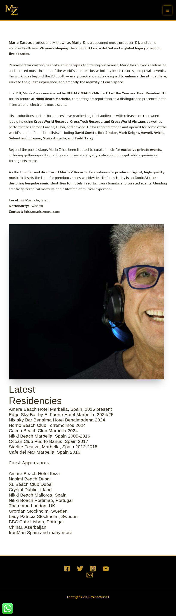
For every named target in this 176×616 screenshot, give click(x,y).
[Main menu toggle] (167, 10)
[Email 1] (89, 575)
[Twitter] (80, 568)
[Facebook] (67, 568)
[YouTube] (106, 568)
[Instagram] (93, 568)
